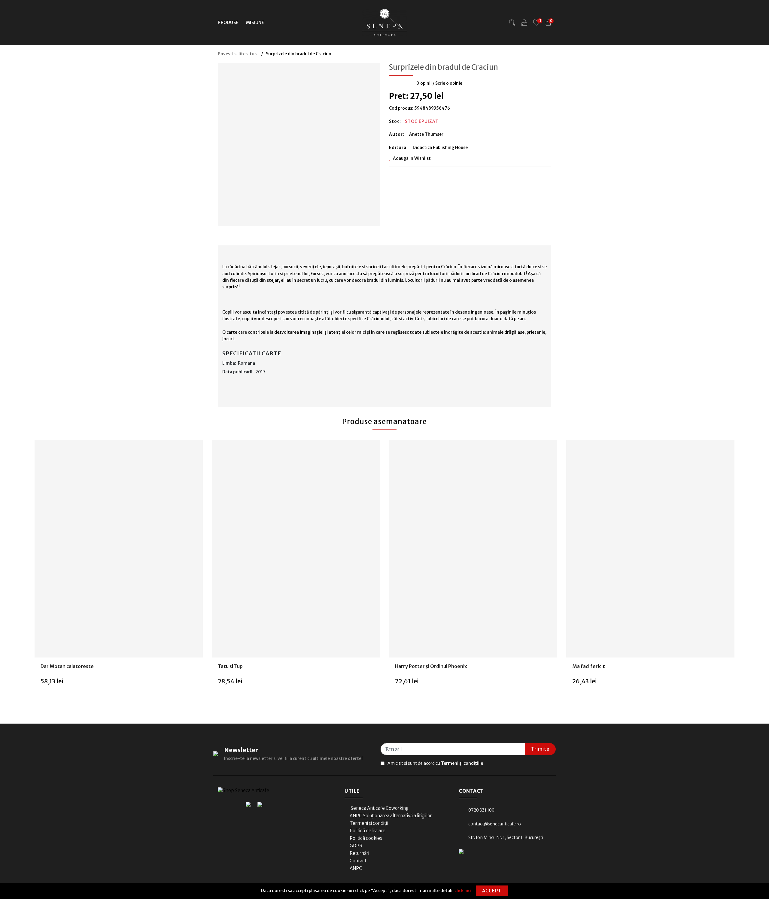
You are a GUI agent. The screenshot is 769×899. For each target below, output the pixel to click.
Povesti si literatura (238, 53)
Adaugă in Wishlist (412, 158)
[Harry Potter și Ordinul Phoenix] (473, 548)
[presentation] (25, 572)
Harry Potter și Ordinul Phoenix (431, 666)
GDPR (356, 846)
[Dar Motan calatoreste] (118, 548)
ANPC (356, 868)
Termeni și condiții (369, 823)
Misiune (255, 22)
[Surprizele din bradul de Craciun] (299, 142)
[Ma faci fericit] (650, 548)
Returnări (359, 853)
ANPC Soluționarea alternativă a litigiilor (391, 816)
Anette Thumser (426, 134)
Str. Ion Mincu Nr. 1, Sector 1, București (505, 837)
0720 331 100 (481, 810)
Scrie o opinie (448, 83)
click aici (462, 890)
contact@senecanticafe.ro (494, 824)
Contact (358, 861)
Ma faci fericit (588, 666)
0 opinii (424, 83)
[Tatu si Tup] (296, 548)
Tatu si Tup (230, 666)
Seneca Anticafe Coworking (379, 808)
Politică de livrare (367, 831)
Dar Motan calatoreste (67, 666)
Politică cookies (366, 838)
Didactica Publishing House (440, 147)
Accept (492, 891)
